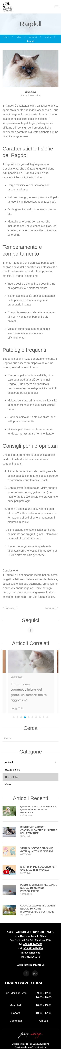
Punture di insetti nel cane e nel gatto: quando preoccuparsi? (38, 888)
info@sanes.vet (30, 952)
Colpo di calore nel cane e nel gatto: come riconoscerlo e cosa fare (37, 908)
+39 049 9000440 (32, 944)
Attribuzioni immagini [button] (30, 965)
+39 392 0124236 (33, 948)
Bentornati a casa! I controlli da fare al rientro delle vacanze (38, 830)
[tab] (14, 717)
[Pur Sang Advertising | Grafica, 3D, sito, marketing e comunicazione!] (30, 1035)
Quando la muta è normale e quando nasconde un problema (38, 809)
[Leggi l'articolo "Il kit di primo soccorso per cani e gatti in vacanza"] (9, 869)
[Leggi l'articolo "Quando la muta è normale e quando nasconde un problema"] (9, 810)
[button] (56, 6)
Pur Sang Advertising (39, 1044)
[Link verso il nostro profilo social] (30, 630)
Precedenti (10, 608)
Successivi (51, 608)
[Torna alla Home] (8, 6)
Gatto (24, 95)
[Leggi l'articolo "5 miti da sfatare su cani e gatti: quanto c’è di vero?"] (9, 851)
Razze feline (34, 95)
